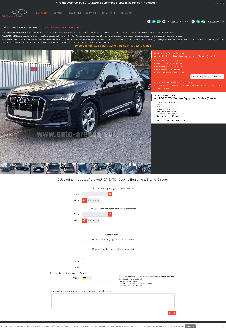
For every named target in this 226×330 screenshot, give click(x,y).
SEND (172, 313)
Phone (75, 278)
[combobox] (87, 278)
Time (76, 200)
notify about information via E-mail (68, 273)
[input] (95, 194)
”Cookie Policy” (59, 326)
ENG (222, 3)
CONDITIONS (109, 13)
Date (76, 194)
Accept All (190, 326)
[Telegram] (154, 21)
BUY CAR (58, 13)
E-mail (76, 268)
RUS (216, 3)
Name (76, 261)
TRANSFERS (75, 13)
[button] (23, 168)
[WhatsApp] (159, 21)
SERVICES (91, 13)
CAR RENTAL (42, 13)
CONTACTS (126, 13)
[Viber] (149, 21)
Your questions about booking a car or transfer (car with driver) (81, 291)
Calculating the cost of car (205, 76)
